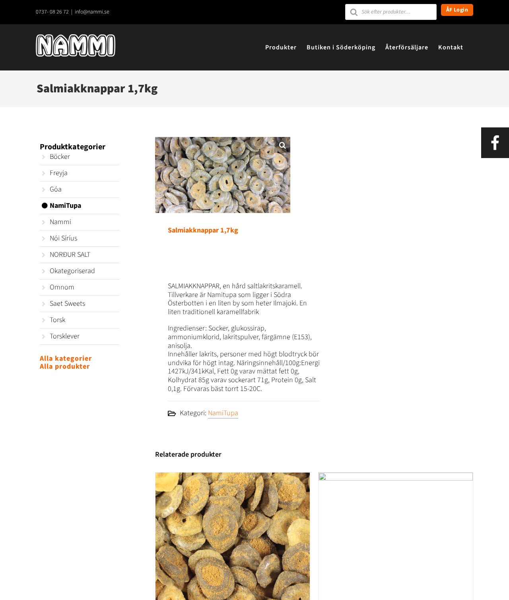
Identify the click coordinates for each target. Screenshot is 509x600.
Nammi (60, 222)
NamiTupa (223, 413)
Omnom (62, 287)
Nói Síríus (63, 238)
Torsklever (65, 336)
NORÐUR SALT (70, 255)
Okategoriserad (72, 271)
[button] (282, 145)
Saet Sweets (67, 304)
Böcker (60, 157)
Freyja (59, 173)
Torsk (57, 320)
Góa (56, 189)
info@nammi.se (92, 12)
